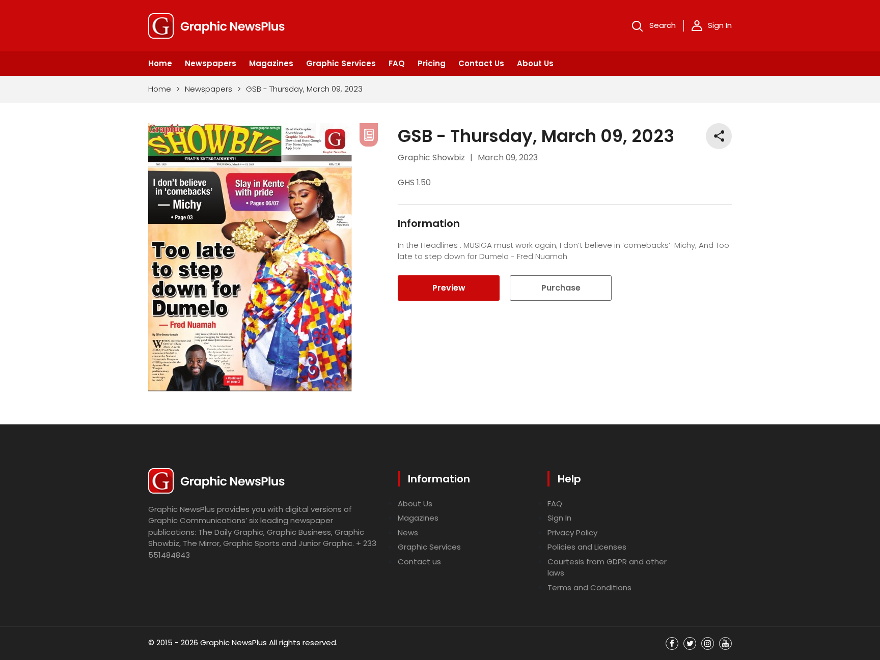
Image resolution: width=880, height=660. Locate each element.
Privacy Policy (572, 532)
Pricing (432, 63)
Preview (448, 288)
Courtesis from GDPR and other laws (607, 567)
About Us (535, 63)
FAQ (397, 63)
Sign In (720, 25)
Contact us (419, 561)
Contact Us (481, 63)
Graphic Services (341, 63)
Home (160, 63)
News (408, 532)
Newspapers (210, 63)
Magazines (271, 63)
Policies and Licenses (586, 546)
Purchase (561, 288)
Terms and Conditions (589, 587)
